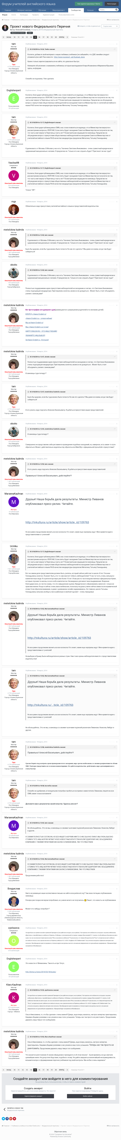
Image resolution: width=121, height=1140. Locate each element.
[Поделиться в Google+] (10, 1118)
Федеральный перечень (53, 30)
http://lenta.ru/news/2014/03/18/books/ (41, 972)
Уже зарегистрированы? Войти (88, 4)
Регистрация (111, 4)
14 (31, 37)
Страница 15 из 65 (77, 37)
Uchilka (13, 546)
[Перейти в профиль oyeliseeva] (13, 940)
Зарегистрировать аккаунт (33, 1096)
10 (14, 37)
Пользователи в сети (66, 15)
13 (27, 37)
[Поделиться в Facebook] (7, 1118)
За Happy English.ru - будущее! (37, 340)
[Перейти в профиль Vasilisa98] (13, 175)
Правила (35, 15)
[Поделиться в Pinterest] (14, 1118)
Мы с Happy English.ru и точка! (37, 327)
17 (43, 37)
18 (47, 37)
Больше (90, 10)
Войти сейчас (87, 1096)
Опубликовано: (36, 44)
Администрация (48, 15)
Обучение (42, 10)
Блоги (14, 15)
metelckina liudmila (14, 229)
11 (117, 26)
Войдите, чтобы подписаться (89, 26)
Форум (4, 15)
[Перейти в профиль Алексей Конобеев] (5, 28)
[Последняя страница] (67, 37)
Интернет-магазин (24, 10)
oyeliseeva (13, 927)
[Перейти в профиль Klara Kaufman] (13, 997)
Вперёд (61, 37)
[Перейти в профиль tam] (13, 56)
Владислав (14, 888)
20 (55, 37)
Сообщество (76, 10)
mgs (13, 201)
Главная (8, 10)
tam (14, 43)
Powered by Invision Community (60, 1136)
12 (22, 37)
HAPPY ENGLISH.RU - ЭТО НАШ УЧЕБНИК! (41, 331)
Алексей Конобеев (23, 30)
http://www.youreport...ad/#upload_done (69, 57)
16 (39, 37)
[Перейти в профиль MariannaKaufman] (13, 502)
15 (35, 37)
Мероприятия (58, 10)
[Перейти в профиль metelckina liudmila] (13, 242)
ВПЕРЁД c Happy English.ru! (36, 314)
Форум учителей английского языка (28, 4)
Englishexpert (14, 90)
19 (51, 37)
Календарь (24, 15)
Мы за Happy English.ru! (34, 323)
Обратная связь (60, 1132)
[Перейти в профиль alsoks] (13, 273)
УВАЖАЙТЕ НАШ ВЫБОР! (35, 335)
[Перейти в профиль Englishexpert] (13, 98)
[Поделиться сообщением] (116, 44)
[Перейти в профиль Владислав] (13, 901)
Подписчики (107, 26)
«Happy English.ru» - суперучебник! (39, 318)
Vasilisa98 (13, 162)
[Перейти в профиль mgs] (13, 209)
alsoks (13, 264)
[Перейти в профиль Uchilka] (13, 559)
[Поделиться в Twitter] (3, 1118)
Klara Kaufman (13, 984)
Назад (9, 37)
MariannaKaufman (13, 493)
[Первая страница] (3, 37)
